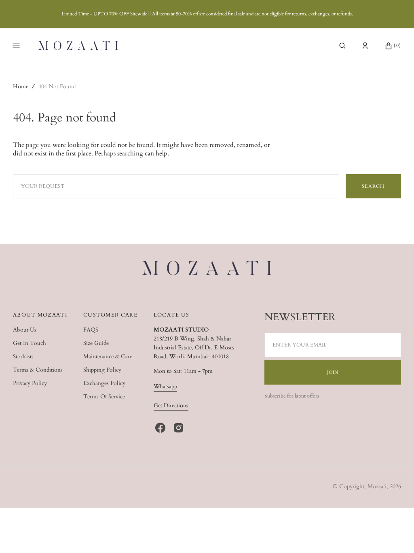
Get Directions (171, 405)
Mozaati (377, 486)
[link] (207, 269)
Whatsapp (165, 386)
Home (20, 86)
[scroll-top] (395, 534)
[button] (342, 46)
